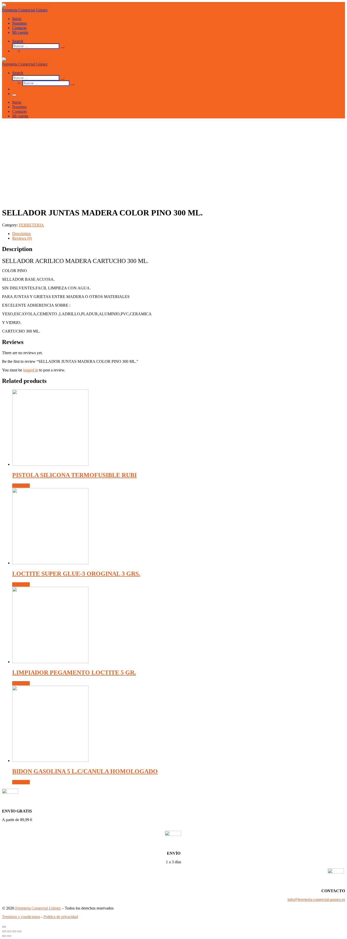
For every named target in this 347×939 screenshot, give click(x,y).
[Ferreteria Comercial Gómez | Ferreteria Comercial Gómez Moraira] (26, 5)
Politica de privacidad (60, 917)
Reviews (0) (22, 238)
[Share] (9, 931)
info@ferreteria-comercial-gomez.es (316, 899)
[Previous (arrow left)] (4, 936)
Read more (21, 485)
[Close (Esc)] (4, 931)
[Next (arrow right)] (9, 936)
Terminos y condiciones (21, 917)
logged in (30, 370)
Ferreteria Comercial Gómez (38, 908)
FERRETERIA (31, 225)
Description (21, 233)
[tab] (178, 233)
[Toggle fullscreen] (14, 931)
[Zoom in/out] (19, 931)
